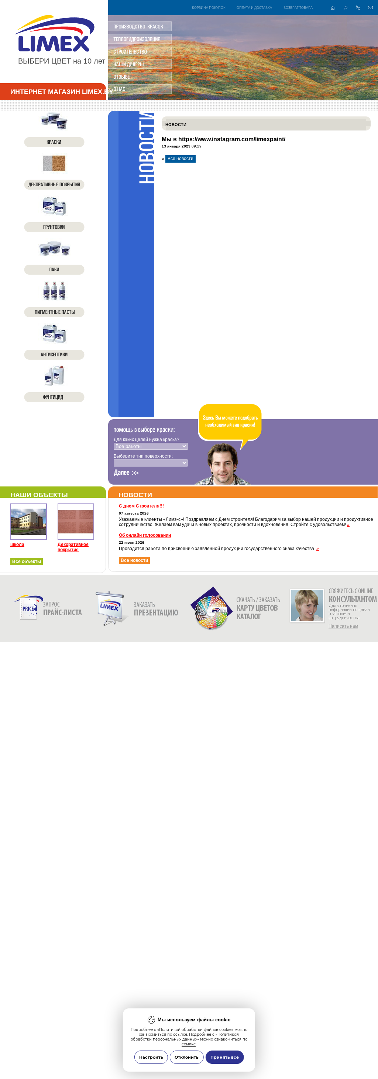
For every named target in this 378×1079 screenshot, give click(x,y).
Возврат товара (298, 8)
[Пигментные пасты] (54, 299)
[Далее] (126, 472)
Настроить (151, 1057)
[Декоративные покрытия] (54, 171)
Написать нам (343, 626)
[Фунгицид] (54, 384)
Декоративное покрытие (73, 547)
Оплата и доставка (254, 8)
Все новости (180, 158)
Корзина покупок (209, 8)
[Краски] (54, 129)
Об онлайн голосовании (145, 535)
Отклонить (187, 1057)
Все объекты (26, 561)
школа (17, 544)
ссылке (180, 1034)
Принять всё (224, 1057)
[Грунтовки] (54, 214)
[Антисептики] (54, 341)
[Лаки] (54, 256)
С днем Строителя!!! (141, 506)
